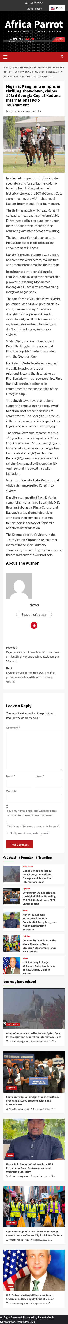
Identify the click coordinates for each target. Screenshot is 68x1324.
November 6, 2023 (26, 111)
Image (38, 8)
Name (10, 775)
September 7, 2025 (41, 1176)
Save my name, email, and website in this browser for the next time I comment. (32, 813)
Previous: (33, 654)
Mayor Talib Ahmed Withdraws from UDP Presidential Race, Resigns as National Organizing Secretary (40, 922)
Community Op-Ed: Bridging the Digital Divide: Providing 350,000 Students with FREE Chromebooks (39, 898)
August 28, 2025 (40, 1239)
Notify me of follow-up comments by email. (33, 826)
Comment (13, 727)
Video (30, 8)
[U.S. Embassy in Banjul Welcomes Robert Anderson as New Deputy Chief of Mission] (11, 965)
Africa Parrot (34, 24)
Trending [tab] (45, 857)
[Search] (62, 57)
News (11, 111)
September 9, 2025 (41, 1109)
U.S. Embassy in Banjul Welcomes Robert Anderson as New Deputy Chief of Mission (39, 968)
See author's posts (34, 614)
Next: (30, 675)
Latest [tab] (11, 857)
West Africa (28, 866)
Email (40, 775)
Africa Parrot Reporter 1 (19, 1041)
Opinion (26, 888)
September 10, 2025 (42, 1041)
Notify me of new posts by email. (30, 833)
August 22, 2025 (40, 1303)
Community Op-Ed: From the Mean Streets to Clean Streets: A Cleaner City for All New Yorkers (39, 946)
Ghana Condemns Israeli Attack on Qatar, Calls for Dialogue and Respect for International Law (37, 876)
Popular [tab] (26, 857)
